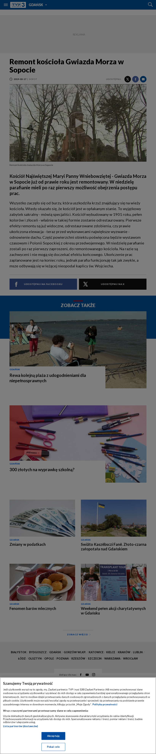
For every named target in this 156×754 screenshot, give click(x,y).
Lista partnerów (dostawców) (20, 726)
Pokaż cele (53, 746)
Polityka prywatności (104, 704)
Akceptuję (53, 735)
